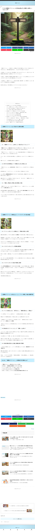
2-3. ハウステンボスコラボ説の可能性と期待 (14, 115)
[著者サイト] (9, 424)
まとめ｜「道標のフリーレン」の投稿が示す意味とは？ (15, 122)
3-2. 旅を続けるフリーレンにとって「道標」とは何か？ (15, 119)
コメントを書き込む (17, 518)
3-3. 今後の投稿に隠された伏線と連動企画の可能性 (15, 120)
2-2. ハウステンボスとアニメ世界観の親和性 (14, 113)
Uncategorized (3, 397)
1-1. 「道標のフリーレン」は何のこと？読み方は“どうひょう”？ (17, 106)
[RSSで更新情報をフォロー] (17, 426)
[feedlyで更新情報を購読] (26, 424)
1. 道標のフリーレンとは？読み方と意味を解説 (13, 105)
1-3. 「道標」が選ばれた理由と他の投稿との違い (14, 109)
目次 (16, 103)
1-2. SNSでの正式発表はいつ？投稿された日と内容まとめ (16, 108)
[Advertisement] (17, 60)
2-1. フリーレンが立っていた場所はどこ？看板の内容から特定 (16, 112)
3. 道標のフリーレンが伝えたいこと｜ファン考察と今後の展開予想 (16, 116)
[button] (32, 252)
